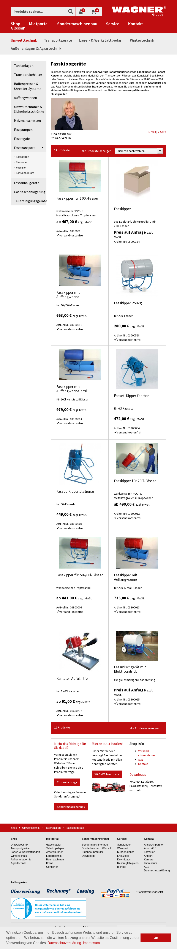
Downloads (138, 774)
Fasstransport (24, 147)
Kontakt (135, 24)
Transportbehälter (28, 74)
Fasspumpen (23, 129)
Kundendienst (125, 852)
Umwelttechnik (24, 40)
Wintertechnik (142, 40)
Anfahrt (148, 855)
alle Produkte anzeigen (96, 151)
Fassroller (22, 162)
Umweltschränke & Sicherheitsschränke (29, 109)
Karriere (148, 859)
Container (52, 866)
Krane (49, 863)
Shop (15, 24)
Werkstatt (122, 848)
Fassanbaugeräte (26, 183)
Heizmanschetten (27, 120)
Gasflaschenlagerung (30, 192)
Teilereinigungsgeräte (30, 201)
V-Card (162, 132)
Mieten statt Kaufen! (107, 743)
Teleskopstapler (55, 848)
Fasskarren (22, 156)
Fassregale (22, 138)
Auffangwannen (25, 97)
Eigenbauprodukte (93, 852)
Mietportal (39, 24)
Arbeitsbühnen (54, 852)
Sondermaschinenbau (77, 24)
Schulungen (124, 844)
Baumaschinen (55, 859)
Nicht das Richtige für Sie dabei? (70, 745)
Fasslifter (21, 167)
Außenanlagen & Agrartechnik (36, 48)
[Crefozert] (48, 908)
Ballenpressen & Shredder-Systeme (27, 86)
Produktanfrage (67, 782)
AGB (141, 759)
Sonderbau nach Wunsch (97, 848)
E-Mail (152, 132)
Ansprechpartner (154, 844)
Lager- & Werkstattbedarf (101, 40)
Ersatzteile (123, 855)
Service (112, 24)
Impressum (91, 943)
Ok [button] (156, 938)
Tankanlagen (23, 65)
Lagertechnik (54, 855)
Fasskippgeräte (25, 173)
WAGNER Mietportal (107, 774)
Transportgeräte (58, 40)
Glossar (18, 28)
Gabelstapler (53, 844)
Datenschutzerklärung (64, 943)
